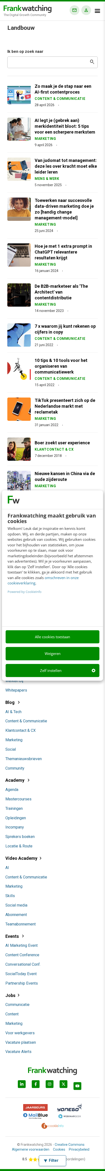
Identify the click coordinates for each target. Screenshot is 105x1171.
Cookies (59, 1149)
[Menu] (97, 11)
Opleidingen (15, 818)
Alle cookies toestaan (52, 636)
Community (14, 768)
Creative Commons (69, 1145)
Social (10, 749)
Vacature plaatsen (20, 1042)
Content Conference (22, 955)
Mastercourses (18, 799)
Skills (10, 895)
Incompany (14, 827)
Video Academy (21, 858)
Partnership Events (21, 983)
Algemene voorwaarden (30, 1149)
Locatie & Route (18, 846)
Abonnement (16, 914)
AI (7, 867)
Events (12, 936)
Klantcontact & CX (20, 730)
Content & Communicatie (26, 721)
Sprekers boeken (20, 836)
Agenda (11, 789)
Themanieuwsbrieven (23, 759)
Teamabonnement (20, 924)
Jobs (10, 995)
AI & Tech (13, 711)
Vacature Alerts (18, 1051)
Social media (16, 905)
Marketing (13, 740)
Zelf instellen (51, 670)
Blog (10, 702)
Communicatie (17, 1004)
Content (12, 1014)
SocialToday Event (21, 974)
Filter (54, 1160)
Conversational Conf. (23, 964)
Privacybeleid (79, 1149)
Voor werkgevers (20, 1033)
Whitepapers (16, 690)
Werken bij (14, 680)
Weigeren (53, 653)
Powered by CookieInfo (25, 591)
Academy (15, 780)
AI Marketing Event (21, 945)
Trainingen (14, 808)
